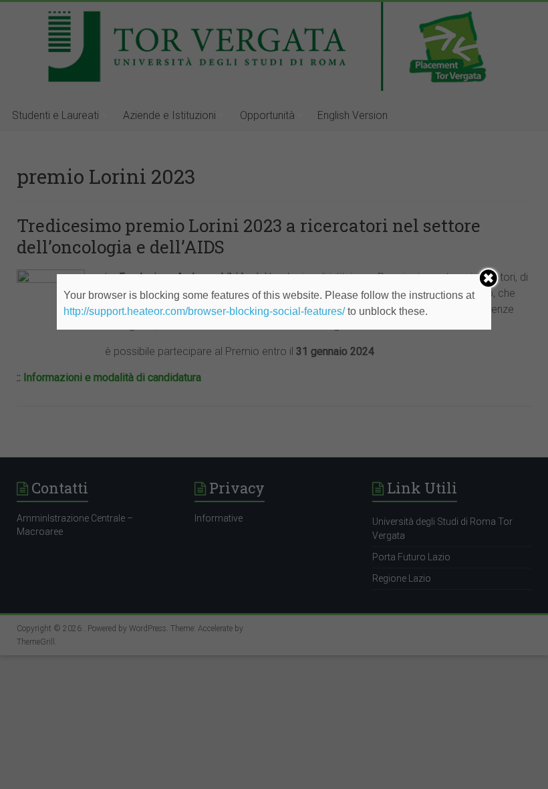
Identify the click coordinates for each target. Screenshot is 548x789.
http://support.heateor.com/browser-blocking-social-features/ (204, 311)
